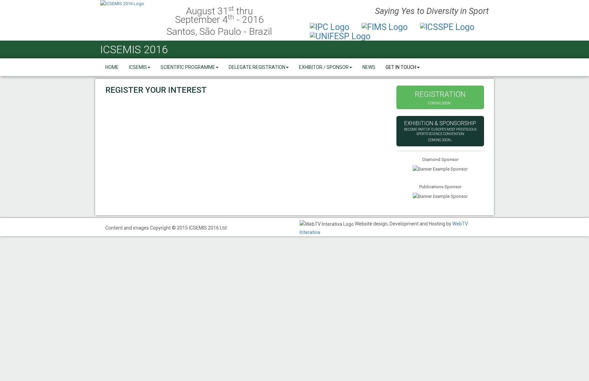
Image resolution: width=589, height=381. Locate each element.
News (368, 67)
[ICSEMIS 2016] (128, 4)
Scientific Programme (188, 67)
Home (112, 67)
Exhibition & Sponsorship (440, 131)
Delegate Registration (257, 67)
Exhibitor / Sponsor (324, 67)
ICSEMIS (138, 67)
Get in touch (401, 67)
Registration (440, 97)
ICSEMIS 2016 (134, 49)
